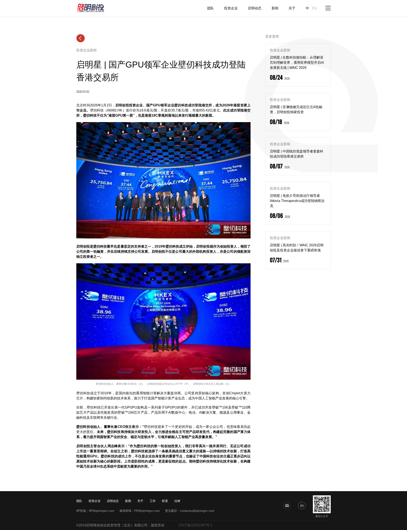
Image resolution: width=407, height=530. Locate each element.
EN (314, 8)
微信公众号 (321, 516)
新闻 (275, 8)
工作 (153, 501)
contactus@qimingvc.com (197, 510)
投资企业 (231, 8)
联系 (165, 501)
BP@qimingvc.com (101, 510)
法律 (177, 501)
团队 (210, 8)
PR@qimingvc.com (147, 510)
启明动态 (254, 8)
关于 (292, 8)
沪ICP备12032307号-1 (195, 525)
